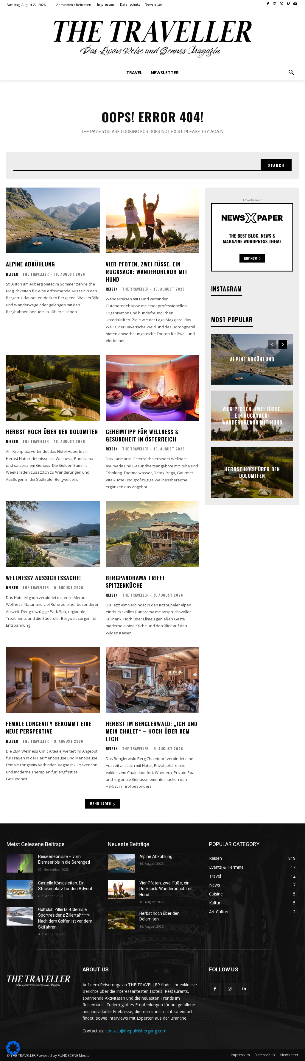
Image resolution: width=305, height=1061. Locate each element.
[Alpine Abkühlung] (53, 220)
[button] (291, 72)
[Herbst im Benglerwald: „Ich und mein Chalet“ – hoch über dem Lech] (153, 680)
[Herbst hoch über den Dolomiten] (53, 388)
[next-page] (282, 344)
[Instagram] (274, 4)
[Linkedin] (244, 989)
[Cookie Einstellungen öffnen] (13, 1053)
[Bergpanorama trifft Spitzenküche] (153, 534)
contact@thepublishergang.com (135, 1031)
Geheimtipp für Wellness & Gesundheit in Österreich (142, 435)
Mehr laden (100, 803)
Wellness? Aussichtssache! (43, 578)
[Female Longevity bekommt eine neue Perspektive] (53, 680)
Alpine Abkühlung (30, 264)
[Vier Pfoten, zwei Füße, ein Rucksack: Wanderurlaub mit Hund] (153, 220)
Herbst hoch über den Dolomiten (52, 432)
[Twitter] (281, 4)
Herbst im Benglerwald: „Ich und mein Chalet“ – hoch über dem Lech (151, 731)
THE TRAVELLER (35, 274)
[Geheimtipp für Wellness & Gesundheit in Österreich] (153, 388)
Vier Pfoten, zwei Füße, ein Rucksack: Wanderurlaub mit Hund (147, 271)
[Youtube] (295, 4)
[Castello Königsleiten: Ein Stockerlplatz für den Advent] (20, 889)
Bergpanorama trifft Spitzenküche (136, 581)
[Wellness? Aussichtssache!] (53, 534)
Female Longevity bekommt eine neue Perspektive (48, 727)
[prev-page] (272, 344)
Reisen (12, 274)
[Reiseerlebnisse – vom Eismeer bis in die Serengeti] (20, 863)
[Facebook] (267, 4)
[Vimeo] (288, 4)
